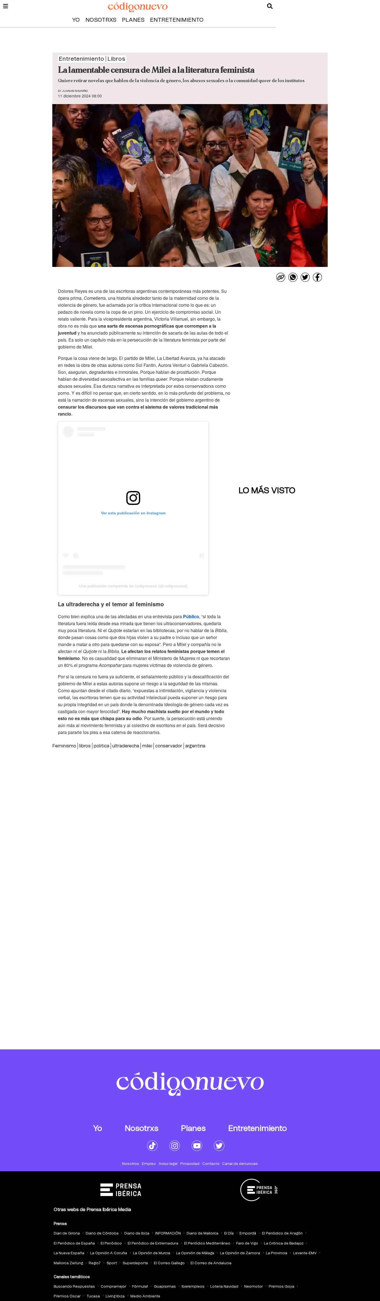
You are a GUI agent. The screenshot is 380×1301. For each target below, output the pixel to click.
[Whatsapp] (293, 277)
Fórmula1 (140, 1286)
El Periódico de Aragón (282, 1233)
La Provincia (276, 1253)
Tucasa (93, 1296)
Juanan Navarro (75, 91)
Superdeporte (135, 1263)
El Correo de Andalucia (211, 1263)
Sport (112, 1263)
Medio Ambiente (145, 1296)
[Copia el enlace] (280, 277)
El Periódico (111, 1243)
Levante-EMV (305, 1253)
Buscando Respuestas (74, 1286)
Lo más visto (267, 491)
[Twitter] (305, 277)
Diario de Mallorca (202, 1233)
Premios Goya (281, 1286)
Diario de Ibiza (136, 1233)
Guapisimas (165, 1286)
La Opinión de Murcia (151, 1253)
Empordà (248, 1233)
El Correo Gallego (169, 1263)
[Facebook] (317, 277)
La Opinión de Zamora (240, 1253)
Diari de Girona (67, 1233)
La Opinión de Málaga (195, 1253)
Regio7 (95, 1263)
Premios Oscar (67, 1296)
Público (191, 616)
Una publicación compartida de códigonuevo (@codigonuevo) (133, 586)
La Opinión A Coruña (108, 1253)
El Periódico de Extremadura (153, 1243)
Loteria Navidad (224, 1286)
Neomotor (253, 1286)
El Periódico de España (74, 1243)
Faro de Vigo (247, 1243)
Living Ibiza (115, 1296)
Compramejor (113, 1286)
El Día (229, 1233)
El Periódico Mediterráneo (207, 1243)
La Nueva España (69, 1253)
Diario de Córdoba (102, 1233)
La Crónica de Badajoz (283, 1243)
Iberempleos (193, 1286)
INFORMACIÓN (168, 1233)
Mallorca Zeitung (68, 1263)
